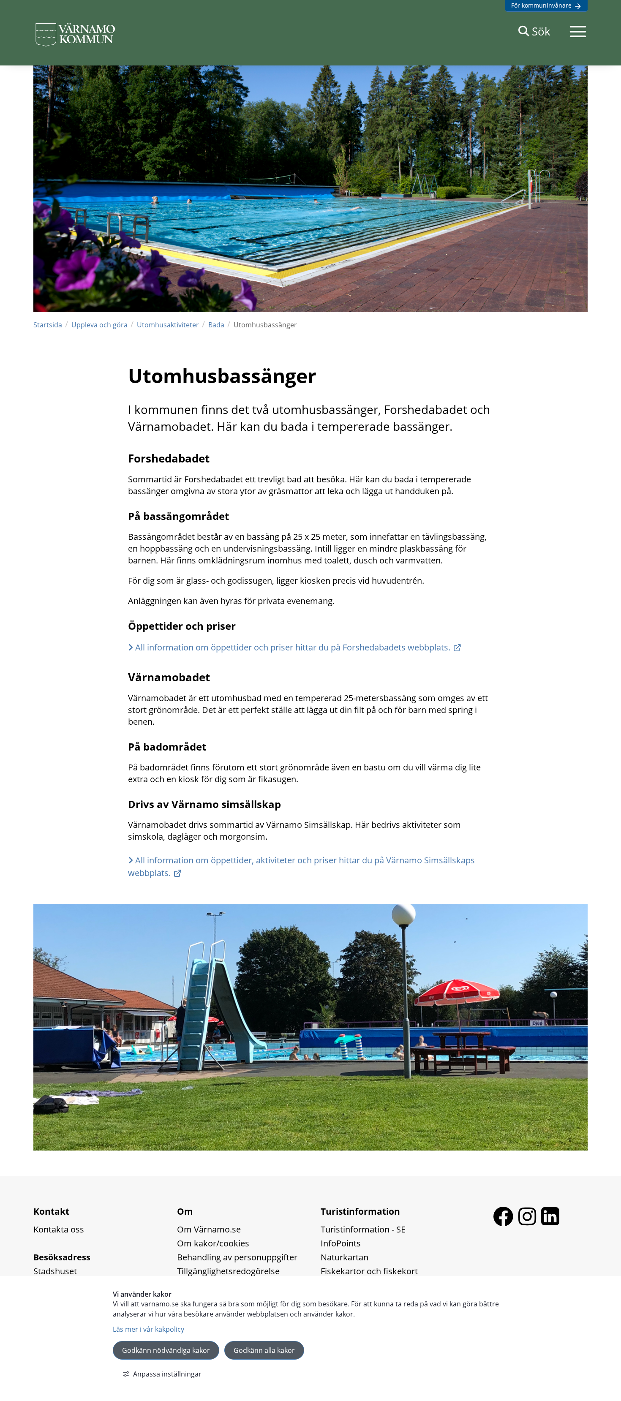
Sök (541, 31)
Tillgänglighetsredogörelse (228, 1271)
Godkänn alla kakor (264, 1350)
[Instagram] (529, 1222)
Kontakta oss (58, 1229)
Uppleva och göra (99, 324)
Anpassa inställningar (167, 1374)
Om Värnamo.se (209, 1229)
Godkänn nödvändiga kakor (166, 1350)
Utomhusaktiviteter (168, 324)
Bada (216, 324)
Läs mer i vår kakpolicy (148, 1329)
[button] (578, 31)
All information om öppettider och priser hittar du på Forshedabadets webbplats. (292, 647)
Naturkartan (344, 1257)
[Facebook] (505, 1222)
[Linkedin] (550, 1222)
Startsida (47, 324)
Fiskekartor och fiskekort (369, 1271)
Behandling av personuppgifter (237, 1257)
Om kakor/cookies (213, 1243)
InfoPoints (341, 1243)
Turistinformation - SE (363, 1229)
